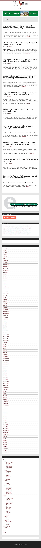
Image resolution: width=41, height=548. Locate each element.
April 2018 (5, 444)
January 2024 (5, 309)
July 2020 (4, 391)
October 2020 (5, 385)
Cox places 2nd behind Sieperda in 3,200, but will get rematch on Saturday (20, 60)
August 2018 (5, 436)
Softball (7, 483)
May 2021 (5, 371)
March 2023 (5, 328)
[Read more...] (28, 36)
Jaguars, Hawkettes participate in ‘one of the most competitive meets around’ (20, 93)
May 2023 (5, 325)
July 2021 (4, 368)
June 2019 (5, 416)
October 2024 (5, 291)
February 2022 (5, 354)
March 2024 (5, 305)
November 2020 (6, 383)
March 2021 (5, 375)
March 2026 (5, 258)
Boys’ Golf (8, 463)
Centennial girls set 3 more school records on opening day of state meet (19, 27)
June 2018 (5, 440)
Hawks (4, 459)
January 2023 (5, 332)
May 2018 (5, 442)
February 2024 (5, 307)
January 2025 (5, 285)
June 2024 (5, 299)
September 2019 (6, 411)
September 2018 (6, 434)
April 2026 (5, 256)
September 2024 (6, 293)
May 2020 (5, 395)
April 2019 (5, 420)
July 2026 (4, 250)
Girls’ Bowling (8, 492)
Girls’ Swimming (9, 467)
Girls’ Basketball (9, 491)
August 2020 (5, 389)
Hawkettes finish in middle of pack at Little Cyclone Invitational (18, 127)
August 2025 (5, 272)
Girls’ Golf (7, 475)
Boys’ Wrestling (9, 493)
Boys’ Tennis (8, 472)
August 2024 (5, 295)
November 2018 (6, 430)
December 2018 (6, 428)
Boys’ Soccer (8, 471)
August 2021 (5, 366)
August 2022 (5, 342)
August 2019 (5, 413)
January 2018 (5, 450)
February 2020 (5, 401)
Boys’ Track (8, 474)
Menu (21, 8)
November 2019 (6, 407)
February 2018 (5, 448)
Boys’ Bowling (8, 488)
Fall (5, 461)
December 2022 (6, 334)
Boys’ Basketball (9, 487)
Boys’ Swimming (9, 489)
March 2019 (5, 422)
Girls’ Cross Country (9, 466)
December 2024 (6, 287)
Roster (9, 484)
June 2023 (5, 323)
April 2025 (5, 280)
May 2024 (5, 301)
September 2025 (6, 270)
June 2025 (5, 276)
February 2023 (5, 330)
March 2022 (5, 352)
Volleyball (8, 468)
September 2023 (6, 317)
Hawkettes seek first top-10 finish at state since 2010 (20, 160)
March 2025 (5, 282)
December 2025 (6, 264)
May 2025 (5, 278)
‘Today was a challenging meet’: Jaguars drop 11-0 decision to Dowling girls (16, 233)
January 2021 (5, 379)
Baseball (7, 481)
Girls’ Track (8, 479)
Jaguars (4, 495)
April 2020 (5, 397)
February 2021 (5, 377)
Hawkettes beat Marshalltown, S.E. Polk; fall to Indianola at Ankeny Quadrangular (17, 231)
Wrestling (7, 524)
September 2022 (6, 340)
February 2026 (5, 260)
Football (7, 500)
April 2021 (5, 373)
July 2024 (4, 297)
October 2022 (5, 338)
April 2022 (5, 350)
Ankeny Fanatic (24, 3)
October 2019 (5, 409)
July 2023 (4, 321)
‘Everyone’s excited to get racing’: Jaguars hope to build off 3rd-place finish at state (17, 226)
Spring (6, 470)
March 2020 (5, 399)
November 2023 (6, 313)
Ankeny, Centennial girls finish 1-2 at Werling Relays (18, 110)
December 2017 (6, 452)
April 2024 (5, 303)
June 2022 (5, 346)
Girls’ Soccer (8, 476)
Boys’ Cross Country (9, 462)
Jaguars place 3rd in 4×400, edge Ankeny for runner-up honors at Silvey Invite (20, 77)
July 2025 (4, 274)
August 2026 (5, 248)
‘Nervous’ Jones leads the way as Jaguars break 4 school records (20, 43)
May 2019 (5, 418)
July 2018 (4, 438)
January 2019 (5, 426)
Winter (6, 485)
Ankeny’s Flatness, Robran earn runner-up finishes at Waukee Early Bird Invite (19, 143)
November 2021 (6, 360)
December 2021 (6, 358)
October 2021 (5, 362)
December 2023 (6, 311)
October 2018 (5, 432)
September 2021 (6, 364)
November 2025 (6, 266)
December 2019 (6, 405)
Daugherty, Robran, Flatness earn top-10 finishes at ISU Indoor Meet (20, 177)
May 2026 (5, 254)
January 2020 (5, 403)
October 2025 (5, 268)
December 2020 (6, 381)
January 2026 (5, 262)
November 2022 (6, 336)
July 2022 (4, 344)
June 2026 (5, 252)
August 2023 (5, 319)
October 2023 (5, 315)
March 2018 (5, 446)
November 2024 (6, 289)
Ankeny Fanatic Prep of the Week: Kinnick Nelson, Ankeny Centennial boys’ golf (17, 228)
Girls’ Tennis (8, 478)
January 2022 (5, 356)
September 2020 (6, 387)
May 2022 (5, 348)
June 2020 (5, 393)
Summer (6, 480)
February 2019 (5, 424)
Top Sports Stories (6, 526)
